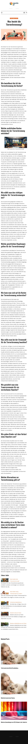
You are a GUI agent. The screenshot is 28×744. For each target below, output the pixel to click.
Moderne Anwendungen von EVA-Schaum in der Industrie (14, 722)
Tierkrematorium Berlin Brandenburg (9, 668)
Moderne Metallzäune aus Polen (18, 623)
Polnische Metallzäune (15, 602)
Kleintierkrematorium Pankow (8, 698)
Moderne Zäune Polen (15, 612)
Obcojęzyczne (14, 18)
